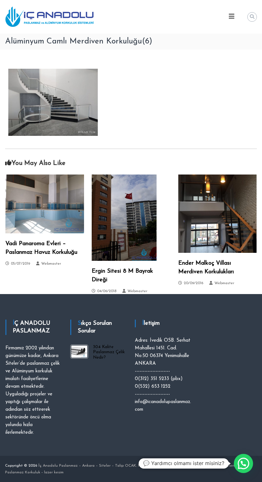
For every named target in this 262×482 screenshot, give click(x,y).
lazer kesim (54, 472)
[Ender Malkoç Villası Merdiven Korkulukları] (217, 213)
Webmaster (51, 264)
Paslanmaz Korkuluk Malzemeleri (206, 466)
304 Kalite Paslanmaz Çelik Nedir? (109, 352)
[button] (243, 463)
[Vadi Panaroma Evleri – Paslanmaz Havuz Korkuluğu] (44, 203)
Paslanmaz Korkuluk (155, 466)
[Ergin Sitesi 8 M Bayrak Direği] (124, 217)
